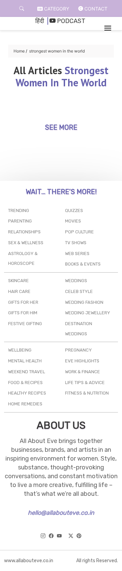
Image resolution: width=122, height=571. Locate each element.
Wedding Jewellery (87, 312)
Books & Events (83, 264)
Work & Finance (82, 371)
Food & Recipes (25, 382)
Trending (18, 210)
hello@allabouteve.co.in (61, 512)
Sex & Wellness (25, 242)
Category (56, 9)
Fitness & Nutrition (87, 393)
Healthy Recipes (27, 393)
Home (19, 51)
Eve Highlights (82, 360)
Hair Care (19, 291)
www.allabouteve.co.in (28, 561)
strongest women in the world (57, 51)
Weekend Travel (26, 371)
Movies (73, 221)
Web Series (77, 253)
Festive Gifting (25, 323)
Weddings (76, 280)
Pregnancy (78, 350)
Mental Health (25, 360)
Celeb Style (79, 291)
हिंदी (39, 21)
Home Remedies (25, 403)
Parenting (20, 221)
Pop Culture (79, 231)
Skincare (18, 280)
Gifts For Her (23, 302)
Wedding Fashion (84, 302)
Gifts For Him (22, 312)
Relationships (24, 231)
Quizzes (74, 210)
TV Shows (75, 242)
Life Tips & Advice (85, 382)
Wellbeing (20, 350)
